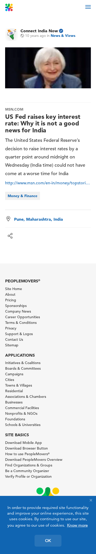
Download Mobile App (23, 442)
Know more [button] (77, 525)
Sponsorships (16, 305)
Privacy (10, 328)
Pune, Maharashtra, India (38, 219)
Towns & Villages (18, 385)
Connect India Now (39, 30)
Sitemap (11, 345)
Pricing (10, 300)
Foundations (15, 419)
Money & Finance (22, 196)
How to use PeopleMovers (27, 454)
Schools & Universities (22, 424)
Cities (9, 379)
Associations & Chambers (25, 396)
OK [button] (48, 540)
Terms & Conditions (21, 322)
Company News (18, 311)
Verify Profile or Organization (28, 476)
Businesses (14, 402)
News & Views (63, 35)
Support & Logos (19, 334)
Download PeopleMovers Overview (33, 459)
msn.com (14, 109)
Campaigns (14, 374)
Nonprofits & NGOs (21, 413)
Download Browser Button (26, 448)
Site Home (13, 288)
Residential (14, 391)
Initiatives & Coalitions (22, 362)
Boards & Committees (23, 368)
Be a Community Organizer (27, 470)
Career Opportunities (22, 317)
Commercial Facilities (22, 408)
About (10, 294)
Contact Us (14, 339)
